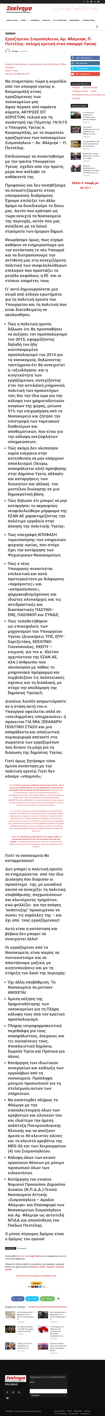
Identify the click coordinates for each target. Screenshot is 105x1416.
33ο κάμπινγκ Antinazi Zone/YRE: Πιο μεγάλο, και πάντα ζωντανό (25, 1329)
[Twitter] (94, 1)
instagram (50, 1266)
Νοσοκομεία (22, 1248)
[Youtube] (98, 1)
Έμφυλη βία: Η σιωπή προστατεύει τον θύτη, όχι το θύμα (91, 156)
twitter (42, 1266)
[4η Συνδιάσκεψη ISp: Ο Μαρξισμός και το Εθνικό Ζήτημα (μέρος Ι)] (43, 1314)
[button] (97, 27)
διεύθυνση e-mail (37, 1388)
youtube (60, 1266)
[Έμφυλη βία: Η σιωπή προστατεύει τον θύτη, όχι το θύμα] (76, 156)
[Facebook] (84, 1)
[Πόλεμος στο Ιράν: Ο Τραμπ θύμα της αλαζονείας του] (10, 1346)
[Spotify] (91, 1)
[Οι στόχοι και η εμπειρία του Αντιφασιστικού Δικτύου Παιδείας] (76, 115)
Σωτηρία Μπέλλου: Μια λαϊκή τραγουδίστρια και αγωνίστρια (91, 144)
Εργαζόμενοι (10, 33)
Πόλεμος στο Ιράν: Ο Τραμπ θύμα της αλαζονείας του (24, 1346)
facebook (34, 1266)
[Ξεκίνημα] (8, 51)
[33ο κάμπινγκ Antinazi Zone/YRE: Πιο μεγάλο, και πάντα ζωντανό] (10, 1329)
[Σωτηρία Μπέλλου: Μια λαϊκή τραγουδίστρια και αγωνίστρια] (76, 144)
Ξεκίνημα (15, 51)
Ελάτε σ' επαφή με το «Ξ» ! (85, 185)
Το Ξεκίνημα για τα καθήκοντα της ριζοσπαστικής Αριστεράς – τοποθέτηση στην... (57, 1331)
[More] (58, 1298)
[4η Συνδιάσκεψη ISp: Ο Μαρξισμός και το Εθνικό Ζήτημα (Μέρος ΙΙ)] (10, 1314)
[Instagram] (87, 1)
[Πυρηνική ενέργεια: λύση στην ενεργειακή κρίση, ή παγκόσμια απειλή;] (43, 1346)
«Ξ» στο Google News (30, 1256)
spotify (8, 1269)
